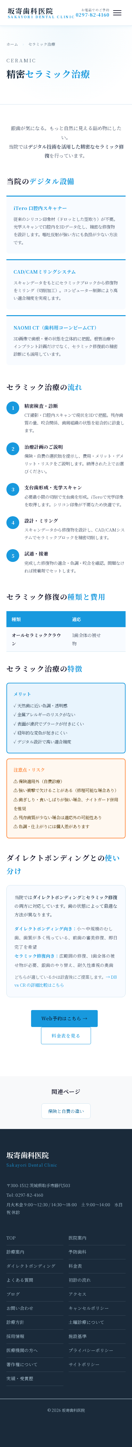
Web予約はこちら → (64, 1018)
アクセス (78, 1294)
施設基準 (78, 1336)
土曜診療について (86, 1322)
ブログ (13, 1294)
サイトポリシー (84, 1364)
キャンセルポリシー (89, 1308)
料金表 (75, 1266)
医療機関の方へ (22, 1350)
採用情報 (15, 1336)
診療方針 (15, 1322)
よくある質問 (19, 1280)
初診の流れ (80, 1280)
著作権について (22, 1364)
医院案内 (78, 1237)
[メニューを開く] (117, 13)
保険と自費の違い (66, 1111)
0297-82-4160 (93, 14)
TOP (11, 1237)
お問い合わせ (19, 1308)
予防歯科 (78, 1252)
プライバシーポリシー (91, 1350)
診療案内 (15, 1252)
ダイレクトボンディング (30, 1266)
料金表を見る (66, 1035)
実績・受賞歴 (19, 1378)
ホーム (12, 44)
